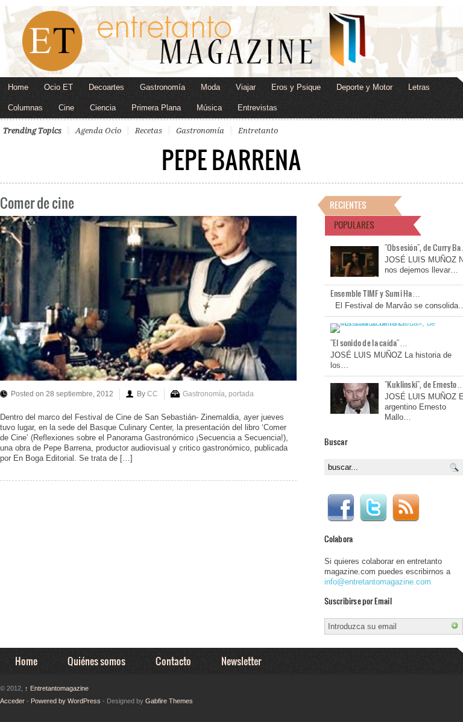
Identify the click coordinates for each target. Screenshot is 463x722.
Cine (66, 107)
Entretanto (258, 130)
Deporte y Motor (364, 87)
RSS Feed (405, 507)
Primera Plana (156, 107)
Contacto (173, 661)
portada (241, 394)
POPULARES (354, 224)
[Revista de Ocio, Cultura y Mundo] (231, 41)
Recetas (148, 130)
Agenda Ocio (98, 130)
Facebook (340, 507)
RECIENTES (348, 204)
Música (209, 107)
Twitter (373, 507)
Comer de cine (37, 202)
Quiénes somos (96, 661)
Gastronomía (162, 87)
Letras (419, 87)
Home (18, 87)
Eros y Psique (296, 87)
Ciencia (103, 107)
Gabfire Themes (169, 701)
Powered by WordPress (66, 701)
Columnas (25, 107)
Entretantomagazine (57, 688)
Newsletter (241, 661)
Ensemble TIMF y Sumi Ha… (375, 293)
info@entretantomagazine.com (377, 581)
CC (152, 394)
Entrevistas (257, 107)
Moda (210, 87)
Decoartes (106, 87)
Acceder (12, 701)
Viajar (246, 87)
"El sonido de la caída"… (369, 343)
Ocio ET (58, 87)
